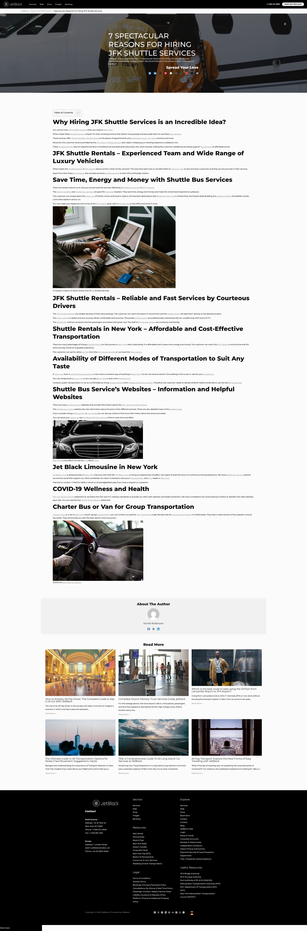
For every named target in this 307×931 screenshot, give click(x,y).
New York (108, 130)
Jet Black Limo (59, 475)
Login (182, 832)
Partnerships (138, 837)
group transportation (181, 514)
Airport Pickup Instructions (192, 849)
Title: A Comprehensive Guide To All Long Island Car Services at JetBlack (149, 760)
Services (32, 4)
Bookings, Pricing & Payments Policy (149, 885)
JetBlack (25, 11)
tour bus (102, 378)
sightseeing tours (139, 138)
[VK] (176, 73)
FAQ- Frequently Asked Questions (195, 859)
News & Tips (138, 840)
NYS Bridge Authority (189, 873)
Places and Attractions (40, 11)
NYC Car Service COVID (63, 497)
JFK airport (102, 142)
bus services (175, 134)
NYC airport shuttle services (134, 405)
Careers (183, 819)
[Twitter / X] (160, 73)
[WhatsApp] (171, 73)
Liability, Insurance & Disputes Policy (149, 895)
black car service (235, 475)
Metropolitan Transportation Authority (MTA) (200, 883)
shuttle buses (92, 138)
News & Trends (187, 835)
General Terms (139, 881)
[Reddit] (187, 73)
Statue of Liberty (224, 196)
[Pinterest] (165, 73)
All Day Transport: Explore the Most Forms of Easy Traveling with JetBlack (221, 760)
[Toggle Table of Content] (77, 113)
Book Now (185, 815)
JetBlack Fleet (186, 829)
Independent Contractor (191, 845)
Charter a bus (59, 514)
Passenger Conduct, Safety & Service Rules (152, 891)
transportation (137, 478)
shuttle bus (124, 204)
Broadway (161, 196)
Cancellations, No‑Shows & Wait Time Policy (153, 888)
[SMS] (192, 73)
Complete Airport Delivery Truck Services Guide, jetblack (151, 699)
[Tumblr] (181, 73)
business (110, 192)
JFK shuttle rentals (146, 322)
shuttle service (94, 344)
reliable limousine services (141, 383)
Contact (184, 822)
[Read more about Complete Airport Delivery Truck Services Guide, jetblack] (153, 672)
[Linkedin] (155, 73)
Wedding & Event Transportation (147, 863)
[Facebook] (150, 73)
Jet (86, 460)
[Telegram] (184, 912)
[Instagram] (162, 912)
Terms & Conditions (142, 878)
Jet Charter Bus (144, 514)
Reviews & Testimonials (190, 842)
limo (150, 478)
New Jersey (138, 833)
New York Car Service (71, 582)
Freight (58, 4)
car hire (85, 352)
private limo (124, 378)
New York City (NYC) (142, 853)
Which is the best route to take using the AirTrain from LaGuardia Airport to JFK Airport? (224, 690)
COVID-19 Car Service (90, 500)
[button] (293, 4)
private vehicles (116, 383)
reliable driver (174, 314)
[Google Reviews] (169, 912)
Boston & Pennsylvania (143, 857)
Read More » (51, 713)
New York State (140, 843)
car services (236, 383)
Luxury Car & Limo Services (145, 860)
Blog (182, 825)
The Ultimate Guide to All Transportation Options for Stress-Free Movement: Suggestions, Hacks (76, 760)
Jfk (93, 291)
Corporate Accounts (189, 839)
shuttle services (77, 134)
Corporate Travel (140, 850)
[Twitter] (197, 73)
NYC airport (101, 204)
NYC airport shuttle (106, 352)
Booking (68, 4)
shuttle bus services (85, 192)
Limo (96, 460)
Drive (49, 4)
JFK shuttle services (77, 130)
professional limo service (95, 417)
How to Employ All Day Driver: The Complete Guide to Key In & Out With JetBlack (80, 700)
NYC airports (148, 187)
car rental (152, 138)
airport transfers (78, 138)
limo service (136, 352)
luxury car (90, 196)
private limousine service (81, 374)
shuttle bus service (131, 187)
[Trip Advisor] (173, 912)
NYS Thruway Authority (190, 877)
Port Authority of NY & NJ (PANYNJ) (196, 880)
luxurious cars (177, 169)
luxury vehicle (63, 318)
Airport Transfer (137, 61)
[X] (158, 912)
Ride (42, 4)
